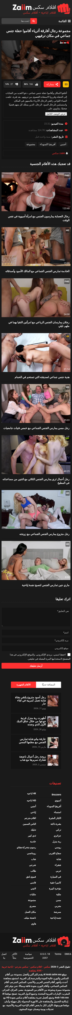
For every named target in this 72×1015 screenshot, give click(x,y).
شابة (58, 859)
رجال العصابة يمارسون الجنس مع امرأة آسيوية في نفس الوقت (38, 218)
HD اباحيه (31, 800)
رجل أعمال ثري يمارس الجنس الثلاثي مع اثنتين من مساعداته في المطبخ (36, 480)
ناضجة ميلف (30, 917)
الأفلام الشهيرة (24, 684)
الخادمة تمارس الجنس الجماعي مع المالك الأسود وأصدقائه (37, 271)
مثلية (58, 894)
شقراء (58, 865)
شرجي (32, 865)
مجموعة (30, 144)
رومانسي (31, 853)
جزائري (57, 835)
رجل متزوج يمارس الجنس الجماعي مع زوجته (44, 534)
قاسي (33, 882)
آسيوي (58, 800)
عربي (58, 870)
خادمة (33, 841)
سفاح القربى (55, 853)
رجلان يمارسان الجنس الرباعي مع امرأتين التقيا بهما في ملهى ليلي (38, 324)
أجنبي (63, 144)
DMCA (68, 954)
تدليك (33, 829)
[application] (36, 59)
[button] (36, 59)
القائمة (62, 21)
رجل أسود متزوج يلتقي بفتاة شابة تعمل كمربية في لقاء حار (30, 700)
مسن (58, 900)
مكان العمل (30, 912)
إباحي (33, 812)
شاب (33, 859)
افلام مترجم (30, 818)
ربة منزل (56, 841)
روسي (58, 847)
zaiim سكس (58, 153)
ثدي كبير (32, 835)
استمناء (57, 812)
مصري (32, 906)
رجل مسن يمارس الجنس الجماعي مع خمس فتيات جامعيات (36, 428)
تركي (58, 829)
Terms (58, 954)
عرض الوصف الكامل (56, 114)
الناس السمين (29, 824)
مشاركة (50, 84)
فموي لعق (31, 876)
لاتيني (33, 888)
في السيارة (55, 876)
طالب (33, 870)
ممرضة (57, 912)
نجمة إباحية (55, 917)
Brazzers (56, 794)
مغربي (58, 906)
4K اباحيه (31, 793)
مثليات (33, 894)
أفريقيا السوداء (47, 144)
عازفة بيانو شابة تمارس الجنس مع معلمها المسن (32, 740)
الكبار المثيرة (55, 818)
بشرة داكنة (56, 824)
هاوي (33, 923)
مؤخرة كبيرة (55, 888)
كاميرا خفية (55, 882)
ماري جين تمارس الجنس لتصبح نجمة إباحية (45, 585)
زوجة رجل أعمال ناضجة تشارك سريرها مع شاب (32, 758)
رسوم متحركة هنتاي (26, 847)
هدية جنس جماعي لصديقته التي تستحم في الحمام (42, 377)
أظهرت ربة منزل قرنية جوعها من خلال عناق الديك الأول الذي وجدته (31, 721)
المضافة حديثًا (48, 684)
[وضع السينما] (66, 84)
